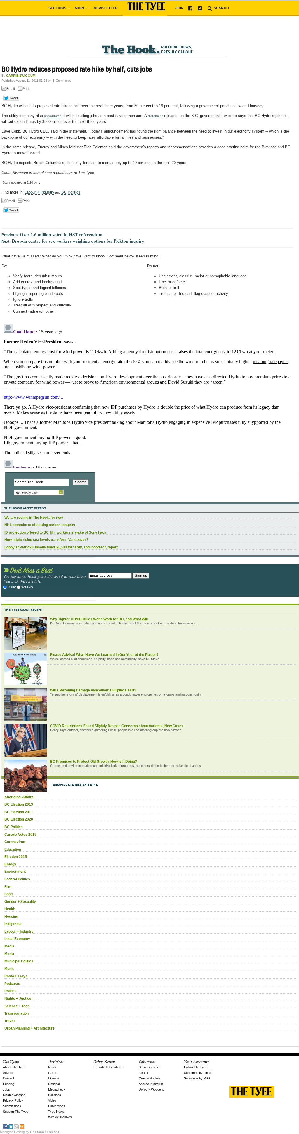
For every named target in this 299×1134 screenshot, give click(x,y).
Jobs (6, 1089)
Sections (57, 8)
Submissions (12, 1106)
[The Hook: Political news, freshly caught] (147, 45)
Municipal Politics (18, 961)
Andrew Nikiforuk (151, 1084)
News (52, 1067)
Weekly (27, 587)
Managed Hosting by (29, 1132)
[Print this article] (25, 89)
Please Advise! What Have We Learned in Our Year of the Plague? (104, 655)
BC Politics (70, 192)
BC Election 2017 (18, 812)
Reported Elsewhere (107, 1067)
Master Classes (14, 1095)
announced (53, 116)
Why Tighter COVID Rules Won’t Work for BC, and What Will (99, 619)
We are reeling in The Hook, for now (33, 517)
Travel (9, 1021)
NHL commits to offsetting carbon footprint (39, 525)
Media (9, 946)
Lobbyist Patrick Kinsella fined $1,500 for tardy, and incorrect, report (61, 547)
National (54, 1084)
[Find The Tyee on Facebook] (5, 1126)
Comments (63, 80)
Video (52, 1100)
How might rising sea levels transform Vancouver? (46, 540)
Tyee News (56, 1111)
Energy (10, 864)
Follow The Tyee (195, 1067)
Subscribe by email (197, 1072)
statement (155, 116)
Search (221, 8)
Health (9, 909)
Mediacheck (56, 1089)
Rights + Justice (17, 999)
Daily (12, 587)
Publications (56, 1106)
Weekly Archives (60, 1117)
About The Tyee (14, 1067)
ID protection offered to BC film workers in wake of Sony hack (55, 532)
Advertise (9, 1072)
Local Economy (17, 939)
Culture (53, 1072)
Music (9, 969)
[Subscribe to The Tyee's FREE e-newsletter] (16, 1126)
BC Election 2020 (18, 819)
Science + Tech (16, 1006)
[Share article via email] (9, 89)
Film (7, 887)
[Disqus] (147, 395)
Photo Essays (15, 976)
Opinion (53, 1078)
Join (179, 8)
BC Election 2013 (18, 804)
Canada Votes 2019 (20, 834)
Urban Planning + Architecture (29, 1028)
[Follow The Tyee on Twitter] (10, 1126)
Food (8, 894)
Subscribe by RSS (197, 1078)
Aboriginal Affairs (19, 797)
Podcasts (12, 984)
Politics (10, 991)
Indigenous (13, 924)
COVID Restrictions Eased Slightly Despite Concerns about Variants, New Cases (116, 726)
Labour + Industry (39, 192)
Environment (15, 872)
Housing (11, 916)
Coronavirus (14, 842)
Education (12, 849)
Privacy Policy (13, 1100)
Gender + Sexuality (20, 902)
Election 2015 (15, 857)
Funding (8, 1084)
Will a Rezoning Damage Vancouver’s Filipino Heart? (93, 690)
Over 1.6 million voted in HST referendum (61, 234)
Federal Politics (17, 879)
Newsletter (106, 8)
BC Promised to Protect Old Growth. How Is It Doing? (93, 762)
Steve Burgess (149, 1067)
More (80, 8)
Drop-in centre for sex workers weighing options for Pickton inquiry (78, 241)
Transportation (16, 1013)
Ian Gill (143, 1072)
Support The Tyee (15, 1111)
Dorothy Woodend (151, 1089)
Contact (8, 1078)
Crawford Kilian (149, 1078)
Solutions (54, 1095)
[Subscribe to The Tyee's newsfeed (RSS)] (22, 1126)
